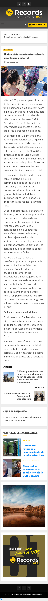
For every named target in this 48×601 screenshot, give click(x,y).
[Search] (25, 24)
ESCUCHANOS (38, 24)
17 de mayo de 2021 (11, 62)
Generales (8, 50)
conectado (30, 417)
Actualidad (27, 460)
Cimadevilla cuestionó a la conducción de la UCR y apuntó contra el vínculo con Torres (33, 474)
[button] (1, 599)
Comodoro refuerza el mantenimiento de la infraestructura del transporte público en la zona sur (34, 455)
